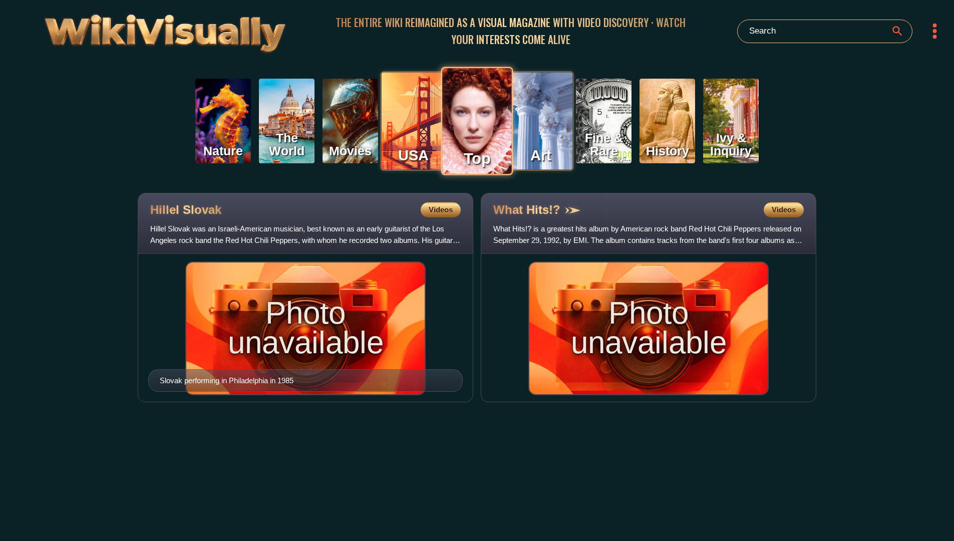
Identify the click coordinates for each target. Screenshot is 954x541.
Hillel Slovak (185, 209)
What (526, 209)
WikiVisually (130, 29)
